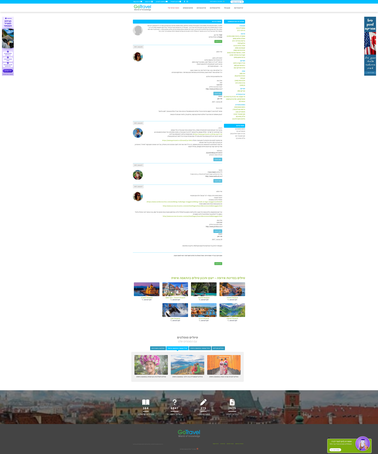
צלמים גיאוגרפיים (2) (238, 119)
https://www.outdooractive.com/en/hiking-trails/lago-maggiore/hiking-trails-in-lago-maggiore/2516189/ (184, 202)
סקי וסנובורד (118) (239, 114)
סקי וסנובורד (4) (240, 136)
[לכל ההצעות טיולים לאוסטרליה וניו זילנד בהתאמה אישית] (187, 356)
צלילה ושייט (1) (240, 138)
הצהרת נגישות (239, 443)
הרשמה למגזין (161, 1)
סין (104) (242, 85)
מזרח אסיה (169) (240, 80)
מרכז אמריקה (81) (239, 68)
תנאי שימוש (230, 443)
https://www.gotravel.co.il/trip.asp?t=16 (208, 134)
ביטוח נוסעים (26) (239, 107)
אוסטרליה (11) (240, 28)
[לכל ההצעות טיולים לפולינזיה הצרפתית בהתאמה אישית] (151, 356)
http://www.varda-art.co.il (213, 176)
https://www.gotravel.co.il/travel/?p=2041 (177, 140)
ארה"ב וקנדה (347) (239, 63)
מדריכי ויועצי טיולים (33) (237, 134)
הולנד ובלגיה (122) (239, 46)
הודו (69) (242, 73)
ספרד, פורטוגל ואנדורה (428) (236, 53)
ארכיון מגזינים (201, 8)
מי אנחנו (148, 1)
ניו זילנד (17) (241, 30)
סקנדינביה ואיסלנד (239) (237, 55)
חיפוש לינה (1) (240, 131)
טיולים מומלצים (215, 8)
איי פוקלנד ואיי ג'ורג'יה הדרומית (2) (234, 97)
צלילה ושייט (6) (240, 116)
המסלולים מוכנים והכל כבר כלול (341, 442)
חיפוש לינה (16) (240, 112)
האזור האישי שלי (173, 8)
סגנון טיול (227, 8)
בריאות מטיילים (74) (239, 109)
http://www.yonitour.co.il (214, 89)
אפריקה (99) (241, 91)
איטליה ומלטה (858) (239, 38)
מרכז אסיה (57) (240, 83)
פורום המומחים (188, 8)
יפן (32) (242, 78)
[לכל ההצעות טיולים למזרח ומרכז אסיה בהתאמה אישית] (224, 356)
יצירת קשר (136, 1)
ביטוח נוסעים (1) (240, 129)
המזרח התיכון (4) (240, 76)
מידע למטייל (175, 1)
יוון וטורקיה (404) (240, 48)
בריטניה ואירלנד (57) (238, 41)
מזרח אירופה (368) (239, 50)
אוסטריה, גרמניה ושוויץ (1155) (236, 36)
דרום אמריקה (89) (239, 65)
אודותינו (222, 443)
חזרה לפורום (218, 41)
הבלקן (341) (241, 43)
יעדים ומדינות (238, 8)
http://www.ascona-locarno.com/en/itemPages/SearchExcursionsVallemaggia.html (192, 206)
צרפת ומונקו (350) (239, 57)
